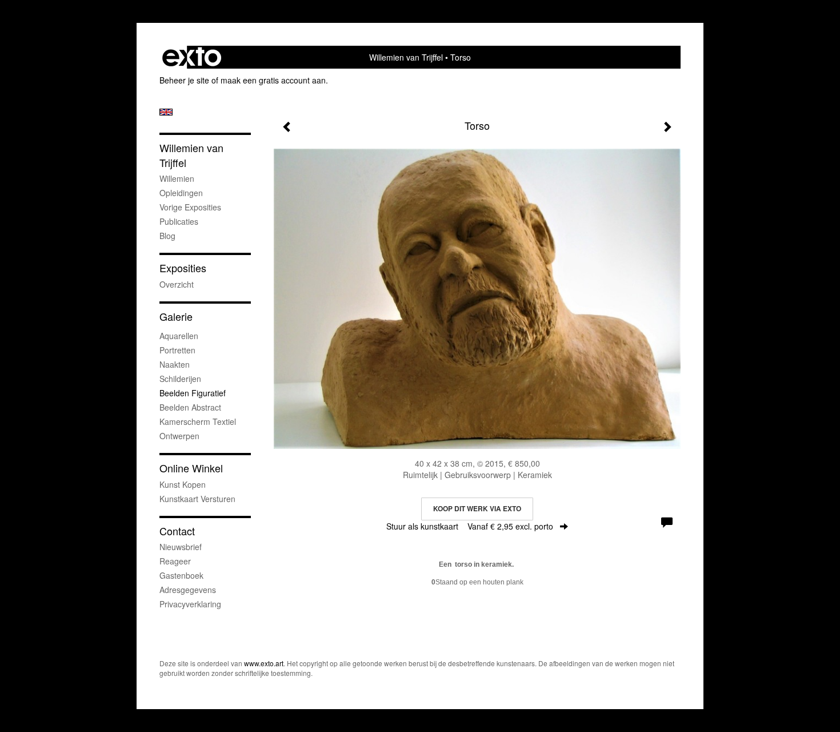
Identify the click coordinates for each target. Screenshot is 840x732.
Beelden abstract (190, 407)
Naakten (174, 364)
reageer (175, 561)
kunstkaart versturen (197, 498)
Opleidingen (181, 192)
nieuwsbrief (180, 546)
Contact (177, 531)
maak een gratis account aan (273, 80)
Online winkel (191, 468)
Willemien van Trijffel (406, 57)
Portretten (177, 350)
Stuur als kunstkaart (469, 526)
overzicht (176, 284)
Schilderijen (180, 378)
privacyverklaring (190, 604)
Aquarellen (178, 335)
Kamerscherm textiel (197, 421)
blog (167, 235)
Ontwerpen (179, 435)
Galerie (176, 316)
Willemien (176, 178)
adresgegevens (187, 589)
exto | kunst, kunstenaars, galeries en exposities (191, 57)
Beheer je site (184, 80)
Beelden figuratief (192, 393)
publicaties (178, 221)
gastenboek (181, 575)
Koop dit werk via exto (477, 508)
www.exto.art (263, 663)
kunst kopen (182, 484)
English (166, 112)
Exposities (182, 268)
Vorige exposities (190, 207)
